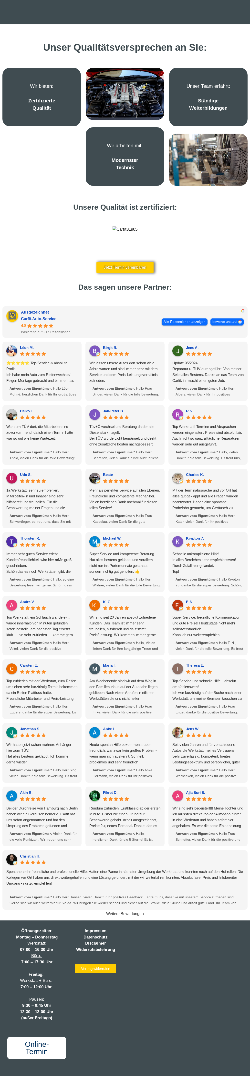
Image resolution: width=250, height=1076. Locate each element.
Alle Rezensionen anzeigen (185, 322)
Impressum (95, 930)
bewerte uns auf (224, 322)
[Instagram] (144, 932)
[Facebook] (134, 932)
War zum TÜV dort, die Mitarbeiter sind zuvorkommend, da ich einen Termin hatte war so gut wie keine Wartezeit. (39, 432)
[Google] (174, 932)
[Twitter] (164, 932)
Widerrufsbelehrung (95, 949)
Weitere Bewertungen (125, 914)
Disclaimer (95, 943)
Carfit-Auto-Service (38, 319)
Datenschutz (95, 937)
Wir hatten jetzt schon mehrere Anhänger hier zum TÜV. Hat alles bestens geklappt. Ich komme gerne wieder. (38, 753)
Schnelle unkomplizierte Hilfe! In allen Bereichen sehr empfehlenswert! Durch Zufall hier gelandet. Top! (204, 562)
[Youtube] (154, 932)
